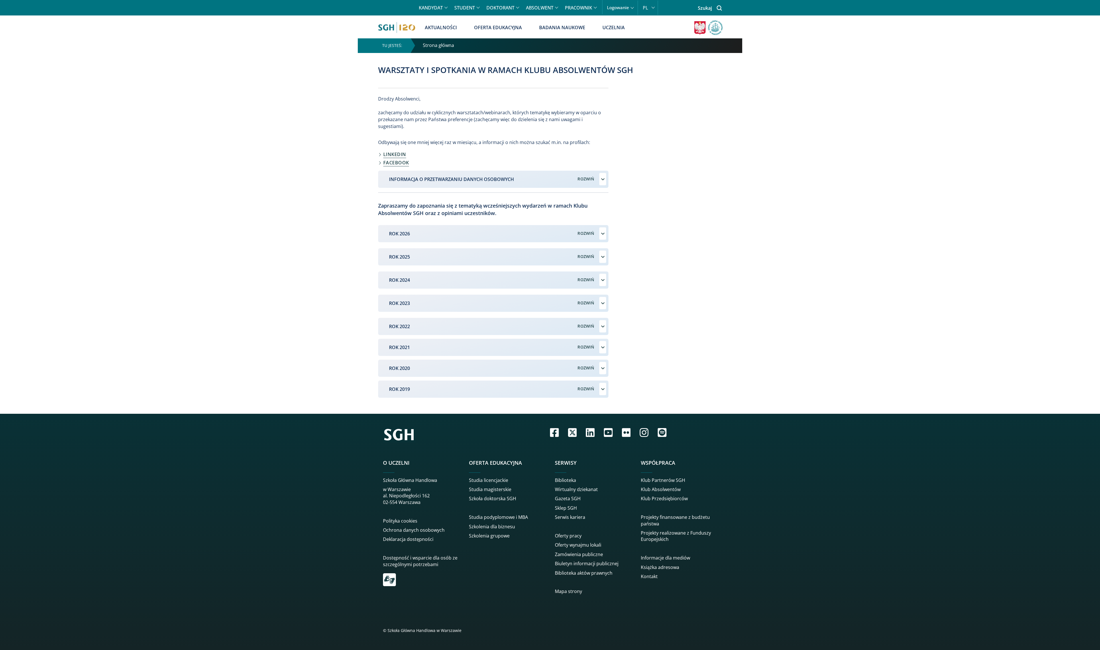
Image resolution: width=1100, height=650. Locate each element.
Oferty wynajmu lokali (578, 545)
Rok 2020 (399, 368)
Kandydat (431, 8)
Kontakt (649, 576)
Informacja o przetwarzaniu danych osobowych (451, 179)
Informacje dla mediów (665, 558)
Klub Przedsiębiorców (664, 498)
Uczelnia (613, 27)
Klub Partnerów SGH (663, 480)
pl (645, 8)
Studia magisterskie (490, 489)
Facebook (396, 162)
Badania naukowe (562, 27)
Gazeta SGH (568, 498)
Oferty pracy (568, 536)
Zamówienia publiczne (579, 554)
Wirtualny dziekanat (576, 489)
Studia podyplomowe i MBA (498, 517)
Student (464, 8)
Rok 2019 (399, 389)
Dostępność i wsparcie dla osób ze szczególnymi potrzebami (420, 561)
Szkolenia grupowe (489, 536)
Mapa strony (568, 591)
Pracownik (578, 8)
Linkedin (394, 154)
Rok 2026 (399, 234)
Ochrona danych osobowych (414, 530)
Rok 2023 (399, 303)
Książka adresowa (660, 567)
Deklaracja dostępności (408, 539)
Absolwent (539, 8)
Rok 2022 (399, 326)
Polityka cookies (400, 521)
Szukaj (705, 8)
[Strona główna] (396, 27)
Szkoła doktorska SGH (492, 498)
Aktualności (441, 27)
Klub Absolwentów (661, 489)
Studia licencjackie (488, 480)
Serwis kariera (570, 517)
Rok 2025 (399, 257)
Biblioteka (565, 480)
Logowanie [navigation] (618, 7)
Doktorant (500, 8)
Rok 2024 (399, 280)
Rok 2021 (399, 347)
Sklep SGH (566, 508)
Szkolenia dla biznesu (492, 526)
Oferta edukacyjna (498, 27)
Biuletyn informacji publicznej (586, 563)
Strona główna (438, 45)
